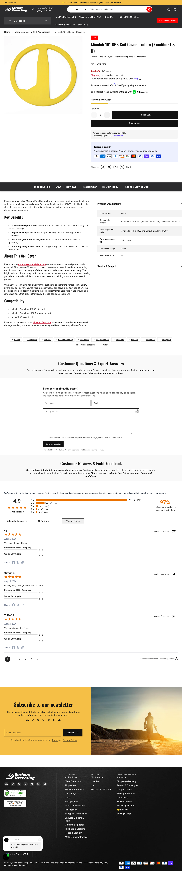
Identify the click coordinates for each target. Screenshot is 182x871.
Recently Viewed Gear (136, 186)
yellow (105, 345)
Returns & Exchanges (127, 785)
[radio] (91, 500)
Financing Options (126, 805)
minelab (134, 339)
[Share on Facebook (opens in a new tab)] (13, 563)
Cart (93, 785)
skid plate (166, 339)
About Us (121, 777)
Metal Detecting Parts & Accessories (130, 56)
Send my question (53, 444)
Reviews (71, 186)
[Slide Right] (131, 3)
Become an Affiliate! (101, 789)
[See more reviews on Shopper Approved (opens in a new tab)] (22, 562)
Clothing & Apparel (74, 824)
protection (150, 339)
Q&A (58, 186)
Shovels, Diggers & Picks (74, 819)
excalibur (120, 339)
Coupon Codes (124, 789)
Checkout (96, 781)
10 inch (17, 339)
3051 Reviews (20, 511)
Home (7, 32)
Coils (67, 797)
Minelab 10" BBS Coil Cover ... (69, 32)
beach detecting (65, 339)
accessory (32, 339)
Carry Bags (70, 793)
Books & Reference (74, 789)
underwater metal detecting (32, 264)
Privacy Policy (70, 740)
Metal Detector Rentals (76, 837)
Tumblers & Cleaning (75, 828)
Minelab (102, 56)
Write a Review (73, 521)
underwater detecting (85, 345)
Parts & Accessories (75, 805)
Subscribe (71, 733)
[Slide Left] (50, 3)
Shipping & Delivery (126, 781)
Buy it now (134, 123)
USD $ (19, 854)
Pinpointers (70, 785)
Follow (10, 2)
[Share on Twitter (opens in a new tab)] (18, 562)
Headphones (71, 801)
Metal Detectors (73, 781)
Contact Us (122, 797)
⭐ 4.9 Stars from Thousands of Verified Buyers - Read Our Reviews (91, 2)
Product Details (41, 186)
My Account (97, 777)
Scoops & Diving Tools (76, 813)
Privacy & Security (126, 793)
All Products (71, 777)
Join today (112, 186)
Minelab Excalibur (42, 322)
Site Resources (124, 801)
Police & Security (73, 832)
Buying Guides (124, 813)
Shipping (95, 75)
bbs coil (47, 339)
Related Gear (89, 186)
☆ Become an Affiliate (167, 21)
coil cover (84, 339)
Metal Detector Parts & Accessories (32, 32)
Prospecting (71, 809)
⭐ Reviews (122, 809)
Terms (55, 740)
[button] (149, 9)
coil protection (102, 339)
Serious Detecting (20, 863)
